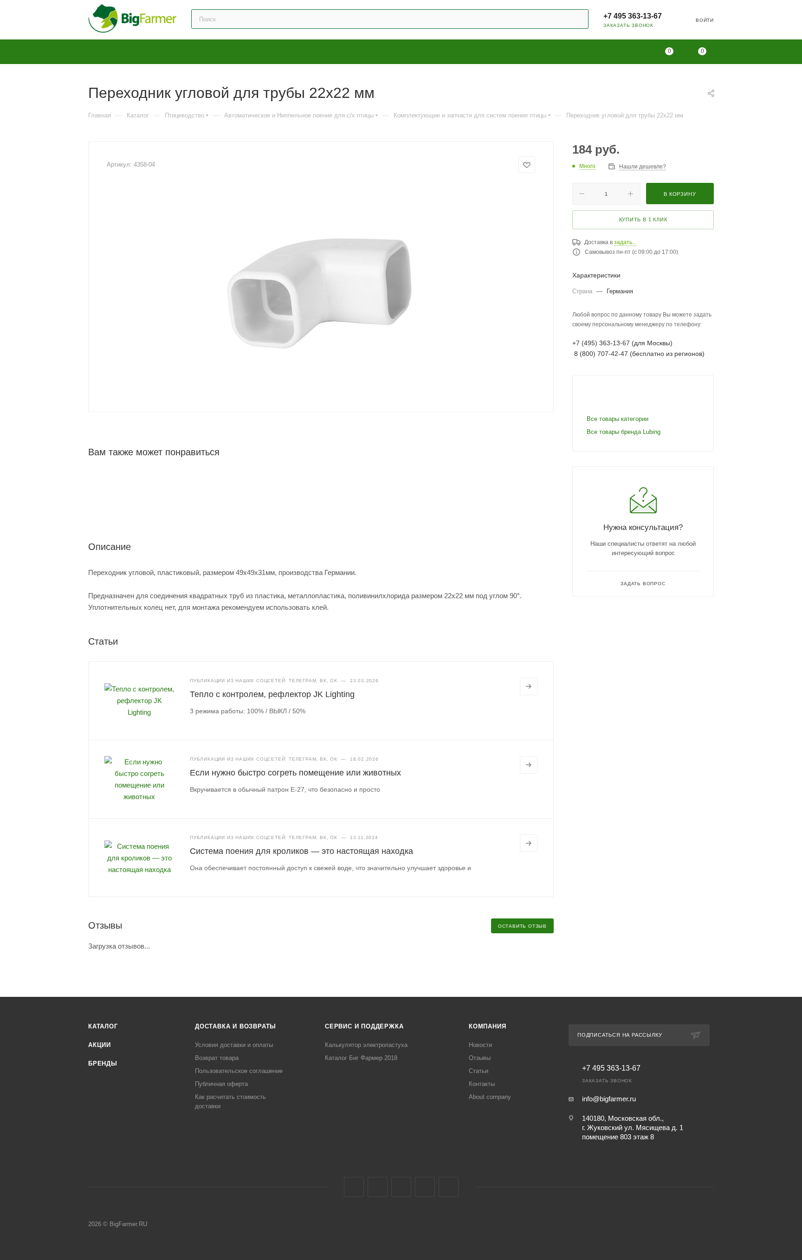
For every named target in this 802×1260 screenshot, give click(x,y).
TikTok (449, 1187)
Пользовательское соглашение (239, 1070)
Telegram (378, 1187)
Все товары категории (617, 418)
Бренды (102, 1063)
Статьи (478, 1070)
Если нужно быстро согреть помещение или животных (295, 772)
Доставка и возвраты (235, 1026)
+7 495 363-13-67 (632, 16)
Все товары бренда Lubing (623, 431)
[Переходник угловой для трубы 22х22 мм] (321, 289)
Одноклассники (401, 1187)
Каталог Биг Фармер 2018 (361, 1057)
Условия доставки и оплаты (234, 1044)
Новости (480, 1044)
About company (490, 1096)
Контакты (482, 1083)
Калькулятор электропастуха (366, 1044)
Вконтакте (354, 1187)
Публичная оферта (221, 1083)
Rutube (425, 1187)
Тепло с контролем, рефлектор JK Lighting (272, 694)
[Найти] (577, 19)
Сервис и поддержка (364, 1026)
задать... (625, 242)
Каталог (103, 1026)
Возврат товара (217, 1057)
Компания (487, 1026)
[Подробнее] (528, 686)
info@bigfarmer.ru (609, 1099)
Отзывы (480, 1057)
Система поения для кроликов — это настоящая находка (301, 851)
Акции (99, 1044)
